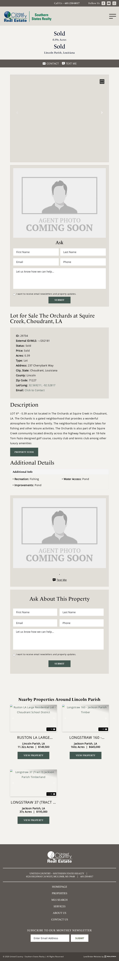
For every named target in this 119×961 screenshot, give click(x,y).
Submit (59, 300)
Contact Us (59, 919)
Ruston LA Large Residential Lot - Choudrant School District (33, 737)
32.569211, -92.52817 (42, 385)
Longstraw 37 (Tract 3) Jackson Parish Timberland (33, 802)
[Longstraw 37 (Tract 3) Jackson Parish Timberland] (33, 783)
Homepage (59, 886)
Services (59, 906)
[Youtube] (109, 3)
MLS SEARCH (59, 899)
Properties (59, 893)
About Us (59, 912)
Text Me (62, 580)
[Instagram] (114, 3)
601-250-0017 (72, 3)
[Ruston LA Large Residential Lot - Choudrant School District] (33, 718)
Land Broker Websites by (93, 957)
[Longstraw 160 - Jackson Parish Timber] (85, 718)
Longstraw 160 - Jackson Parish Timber (86, 737)
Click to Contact (35, 390)
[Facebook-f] (103, 3)
